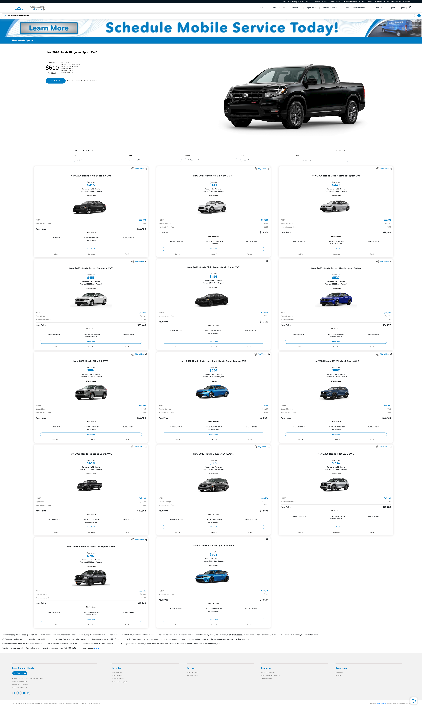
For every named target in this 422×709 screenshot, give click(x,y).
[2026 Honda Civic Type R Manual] (213, 577)
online (96, 648)
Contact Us (21, 673)
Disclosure (93, 81)
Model (187, 155)
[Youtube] (23, 693)
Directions (339, 675)
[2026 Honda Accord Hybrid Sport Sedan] (336, 300)
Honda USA (96, 703)
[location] (344, 2)
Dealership (341, 668)
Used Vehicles (117, 675)
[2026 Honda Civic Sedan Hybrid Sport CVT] (213, 299)
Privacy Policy (29, 703)
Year (75, 155)
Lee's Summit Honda (18, 703)
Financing (266, 668)
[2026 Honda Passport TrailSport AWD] (91, 578)
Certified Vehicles (118, 679)
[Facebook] (14, 693)
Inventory (117, 668)
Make (131, 155)
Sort (297, 155)
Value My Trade (266, 679)
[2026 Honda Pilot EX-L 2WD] (336, 485)
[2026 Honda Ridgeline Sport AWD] (91, 485)
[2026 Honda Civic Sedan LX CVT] (91, 207)
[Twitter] (19, 693)
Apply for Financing (268, 672)
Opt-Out (89, 703)
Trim (242, 155)
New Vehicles (117, 672)
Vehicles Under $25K (119, 682)
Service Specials (192, 675)
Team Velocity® (381, 703)
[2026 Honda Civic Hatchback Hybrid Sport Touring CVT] (213, 392)
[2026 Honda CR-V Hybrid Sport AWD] (336, 392)
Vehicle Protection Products (270, 675)
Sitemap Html (53, 703)
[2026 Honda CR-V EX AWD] (91, 392)
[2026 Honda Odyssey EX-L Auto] (213, 485)
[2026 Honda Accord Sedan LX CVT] (91, 300)
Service (191, 668)
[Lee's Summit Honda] (31, 7)
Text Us (127, 254)
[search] (410, 7)
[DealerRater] (28, 693)
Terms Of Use (38, 703)
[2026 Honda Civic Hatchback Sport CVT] (336, 207)
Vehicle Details (55, 81)
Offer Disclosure (91, 195)
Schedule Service (192, 672)
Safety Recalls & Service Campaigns (75, 703)
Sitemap (45, 703)
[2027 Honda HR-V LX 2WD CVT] (213, 207)
